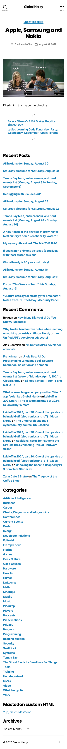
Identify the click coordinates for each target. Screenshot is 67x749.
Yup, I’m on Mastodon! (17, 712)
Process (8, 629)
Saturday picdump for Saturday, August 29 (31, 170)
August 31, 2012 (47, 44)
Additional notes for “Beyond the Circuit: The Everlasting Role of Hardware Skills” (31, 445)
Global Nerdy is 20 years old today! (26, 262)
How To (8, 573)
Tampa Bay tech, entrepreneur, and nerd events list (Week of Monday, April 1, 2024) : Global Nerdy (32, 376)
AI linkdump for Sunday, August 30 (25, 163)
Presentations (12, 620)
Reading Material (14, 638)
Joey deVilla (25, 44)
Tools (6, 667)
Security (8, 643)
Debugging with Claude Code (22, 194)
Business (9, 502)
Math (6, 587)
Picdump (9, 606)
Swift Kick (9, 648)
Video (7, 685)
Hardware (9, 568)
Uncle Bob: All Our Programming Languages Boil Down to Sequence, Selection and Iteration (28, 361)
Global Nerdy (33, 6)
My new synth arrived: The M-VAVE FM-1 (30, 243)
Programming (12, 634)
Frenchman (10, 356)
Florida (7, 549)
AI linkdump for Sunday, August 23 (25, 201)
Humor (7, 577)
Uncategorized (33, 22)
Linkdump (9, 582)
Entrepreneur (12, 545)
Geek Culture (12, 559)
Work (6, 695)
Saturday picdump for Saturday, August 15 (30, 277)
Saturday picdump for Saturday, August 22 (31, 208)
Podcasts (9, 615)
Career (7, 507)
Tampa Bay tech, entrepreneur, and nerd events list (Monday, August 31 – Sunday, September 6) (30, 182)
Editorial (8, 540)
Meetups (9, 592)
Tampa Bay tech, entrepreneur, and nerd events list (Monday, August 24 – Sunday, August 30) (30, 220)
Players (8, 610)
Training (8, 671)
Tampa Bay (10, 657)
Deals (7, 526)
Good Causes (12, 563)
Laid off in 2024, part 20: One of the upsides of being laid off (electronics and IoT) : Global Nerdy (33, 416)
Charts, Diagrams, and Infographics (26, 512)
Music (7, 601)
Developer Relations (16, 535)
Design (7, 531)
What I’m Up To (13, 690)
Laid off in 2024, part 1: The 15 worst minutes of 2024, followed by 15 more (31, 401)
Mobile (7, 596)
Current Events (13, 521)
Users (7, 681)
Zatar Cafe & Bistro (15, 476)
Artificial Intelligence (17, 498)
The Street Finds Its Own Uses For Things (30, 662)
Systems (9, 652)
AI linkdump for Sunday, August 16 (25, 269)
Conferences (11, 517)
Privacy (8, 624)
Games (7, 554)
